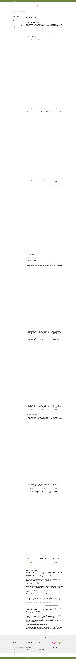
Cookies (27, 649)
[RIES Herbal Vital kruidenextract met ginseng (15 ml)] (44, 524)
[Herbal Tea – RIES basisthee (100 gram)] (32, 218)
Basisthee (14, 642)
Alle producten (15, 649)
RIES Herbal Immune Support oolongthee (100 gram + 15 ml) (56, 332)
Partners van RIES (55, 647)
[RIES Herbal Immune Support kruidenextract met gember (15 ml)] (32, 524)
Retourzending (42, 644)
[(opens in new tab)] (56, 643)
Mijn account (41, 649)
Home (14, 11)
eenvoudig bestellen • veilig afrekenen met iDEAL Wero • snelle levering (49, 1)
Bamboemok (31, 107)
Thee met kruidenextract (17, 644)
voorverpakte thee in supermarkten (51, 605)
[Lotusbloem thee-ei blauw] (44, 144)
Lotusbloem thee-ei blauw (44, 178)
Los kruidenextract (16, 645)
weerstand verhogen (40, 616)
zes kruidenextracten (45, 613)
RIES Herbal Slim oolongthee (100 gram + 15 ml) (44, 406)
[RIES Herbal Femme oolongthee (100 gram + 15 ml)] (32, 296)
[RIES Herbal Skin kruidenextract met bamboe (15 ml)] (56, 450)
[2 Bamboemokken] (44, 72)
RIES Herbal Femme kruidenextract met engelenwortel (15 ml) (31, 485)
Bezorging (41, 642)
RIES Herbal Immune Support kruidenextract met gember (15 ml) (32, 559)
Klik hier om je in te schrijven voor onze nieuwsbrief (38, 657)
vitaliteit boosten (33, 616)
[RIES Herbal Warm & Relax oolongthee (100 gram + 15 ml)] (44, 296)
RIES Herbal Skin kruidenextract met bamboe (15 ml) (56, 485)
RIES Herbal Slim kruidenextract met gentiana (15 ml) (56, 559)
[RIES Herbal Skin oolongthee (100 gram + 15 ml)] (32, 370)
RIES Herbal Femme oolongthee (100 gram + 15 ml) (32, 332)
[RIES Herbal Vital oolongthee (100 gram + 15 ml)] (56, 370)
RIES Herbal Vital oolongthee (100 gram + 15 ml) (56, 406)
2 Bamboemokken (43, 107)
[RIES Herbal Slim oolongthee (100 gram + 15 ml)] (44, 370)
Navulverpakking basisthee (17, 647)
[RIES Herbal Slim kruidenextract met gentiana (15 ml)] (56, 524)
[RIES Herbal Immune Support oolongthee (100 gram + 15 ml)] (56, 296)
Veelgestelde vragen (29, 644)
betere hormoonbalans (36, 617)
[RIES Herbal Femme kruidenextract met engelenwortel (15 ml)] (32, 450)
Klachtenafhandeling (43, 645)
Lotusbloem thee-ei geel (32, 178)
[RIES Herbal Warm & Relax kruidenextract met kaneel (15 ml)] (44, 450)
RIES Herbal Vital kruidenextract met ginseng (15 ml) (44, 559)
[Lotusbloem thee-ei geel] (32, 144)
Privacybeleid (28, 647)
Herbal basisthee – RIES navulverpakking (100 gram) (56, 180)
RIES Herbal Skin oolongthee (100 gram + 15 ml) (32, 406)
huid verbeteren (49, 616)
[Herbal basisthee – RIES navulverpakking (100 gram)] (56, 144)
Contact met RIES (29, 642)
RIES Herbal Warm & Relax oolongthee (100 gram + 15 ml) (43, 332)
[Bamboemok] (32, 72)
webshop (27, 591)
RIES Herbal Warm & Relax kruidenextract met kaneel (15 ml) (43, 485)
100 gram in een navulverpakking (41, 590)
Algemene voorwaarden (30, 645)
